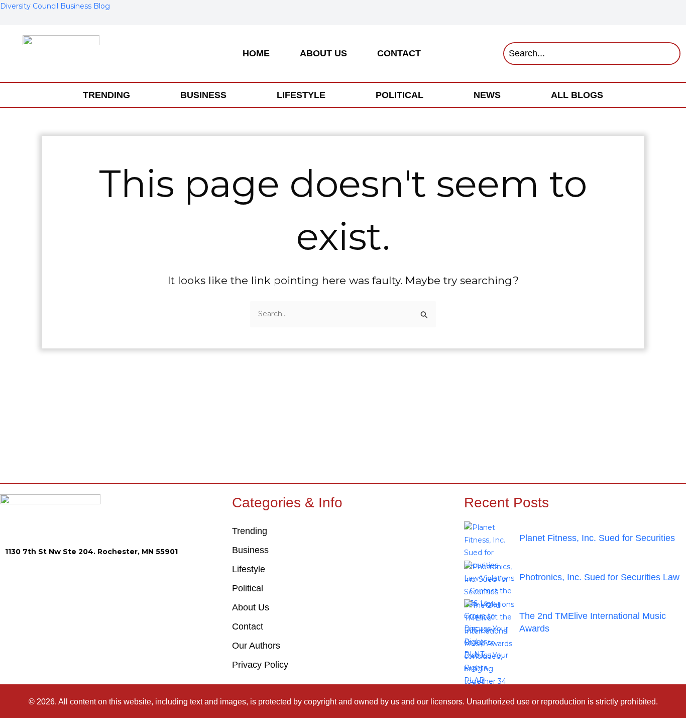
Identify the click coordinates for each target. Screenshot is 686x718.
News (487, 95)
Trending (106, 95)
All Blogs (577, 95)
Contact (399, 53)
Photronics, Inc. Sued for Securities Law (599, 577)
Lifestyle (301, 95)
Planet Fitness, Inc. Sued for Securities (597, 538)
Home (256, 53)
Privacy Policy (260, 665)
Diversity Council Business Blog (55, 6)
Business (203, 95)
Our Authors (256, 646)
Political (399, 95)
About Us (323, 53)
